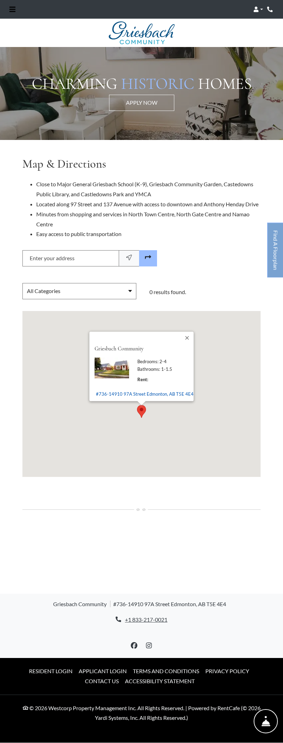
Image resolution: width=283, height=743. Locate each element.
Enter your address (52, 258)
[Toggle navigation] (12, 9)
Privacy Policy (227, 670)
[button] (258, 9)
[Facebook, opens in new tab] (134, 645)
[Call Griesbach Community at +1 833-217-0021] (270, 9)
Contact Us (102, 681)
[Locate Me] (129, 258)
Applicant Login (103, 670)
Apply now (141, 102)
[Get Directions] (148, 258)
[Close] (187, 337)
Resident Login (50, 670)
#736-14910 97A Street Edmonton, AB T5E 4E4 (145, 394)
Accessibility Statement (160, 680)
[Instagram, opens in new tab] (149, 645)
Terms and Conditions (166, 670)
